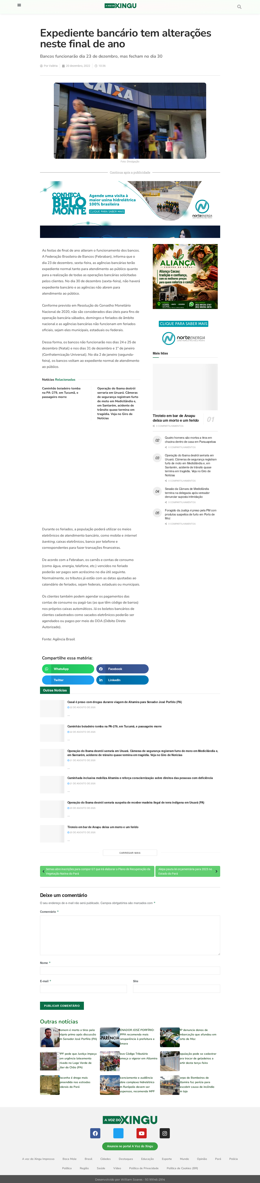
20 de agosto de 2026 (82, 807)
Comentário (49, 912)
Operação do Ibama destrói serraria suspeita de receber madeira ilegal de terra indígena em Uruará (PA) (135, 802)
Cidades (105, 1159)
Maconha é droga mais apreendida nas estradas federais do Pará (74, 1082)
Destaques (126, 1159)
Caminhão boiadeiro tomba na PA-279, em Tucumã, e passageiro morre (61, 392)
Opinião (202, 1159)
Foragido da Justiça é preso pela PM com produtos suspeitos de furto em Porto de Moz (190, 514)
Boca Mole (70, 1159)
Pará (218, 1159)
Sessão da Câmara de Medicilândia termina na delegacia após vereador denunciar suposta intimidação (187, 493)
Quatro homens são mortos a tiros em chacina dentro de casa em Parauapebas (190, 439)
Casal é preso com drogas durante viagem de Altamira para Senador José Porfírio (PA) (124, 702)
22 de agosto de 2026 (82, 707)
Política (67, 1168)
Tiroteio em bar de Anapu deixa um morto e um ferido (176, 418)
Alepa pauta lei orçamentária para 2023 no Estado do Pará (185, 871)
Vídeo (117, 1168)
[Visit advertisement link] (91, 474)
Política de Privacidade (144, 1168)
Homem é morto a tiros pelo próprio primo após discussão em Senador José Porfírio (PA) (77, 1034)
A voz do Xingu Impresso (38, 1159)
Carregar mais (130, 852)
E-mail (45, 981)
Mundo (184, 1159)
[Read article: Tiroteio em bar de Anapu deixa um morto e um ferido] (185, 387)
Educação (147, 1159)
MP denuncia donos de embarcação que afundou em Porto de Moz (197, 1034)
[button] (19, 5)
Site (135, 981)
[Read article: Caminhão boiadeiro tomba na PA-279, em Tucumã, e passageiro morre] (52, 733)
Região (84, 1168)
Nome (45, 963)
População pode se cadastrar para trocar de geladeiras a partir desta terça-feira (197, 1058)
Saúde (101, 1168)
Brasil (88, 1159)
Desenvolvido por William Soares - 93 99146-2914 (130, 1179)
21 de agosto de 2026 (82, 760)
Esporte (167, 1159)
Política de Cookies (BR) (182, 1168)
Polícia (233, 1159)
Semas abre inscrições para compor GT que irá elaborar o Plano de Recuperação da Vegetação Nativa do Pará (98, 871)
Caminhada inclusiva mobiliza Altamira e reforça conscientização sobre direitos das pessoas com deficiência (140, 778)
